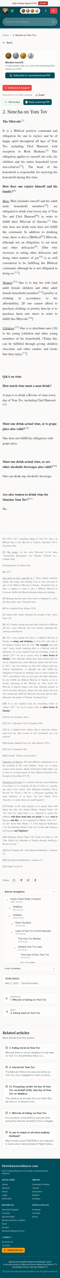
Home (6, 35)
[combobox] (30, 22)
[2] (4, 552)
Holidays (36, 1198)
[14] (4, 742)
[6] (4, 608)
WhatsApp (14, 102)
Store (4, 1224)
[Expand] (9, 908)
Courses (6, 1213)
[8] (4, 624)
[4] (4, 571)
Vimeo (35, 1217)
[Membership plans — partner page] (30, 11)
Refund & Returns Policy (13, 1231)
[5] (4, 598)
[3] (4, 565)
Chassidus (37, 1191)
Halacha (5, 1188)
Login (4, 1195)
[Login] (46, 11)
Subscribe (7, 1198)
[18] (4, 836)
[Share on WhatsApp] (14, 880)
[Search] (53, 21)
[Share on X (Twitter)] (28, 880)
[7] (4, 614)
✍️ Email (39, 95)
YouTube (36, 1213)
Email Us (9, 1242)
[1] (4, 538)
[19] (4, 850)
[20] (4, 860)
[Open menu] (12, 10)
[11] (4, 716)
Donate (43, 3)
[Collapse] (7, 900)
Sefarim (35, 1195)
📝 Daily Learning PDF (37, 102)
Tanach (35, 1188)
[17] (4, 806)
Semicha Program (10, 1209)
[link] (24, 35)
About (5, 1191)
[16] (54, 328)
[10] (4, 703)
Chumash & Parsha (40, 1184)
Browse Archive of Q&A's (13, 1220)
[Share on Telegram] (21, 880)
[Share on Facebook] (35, 880)
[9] (4, 637)
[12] (4, 723)
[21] (4, 866)
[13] (4, 729)
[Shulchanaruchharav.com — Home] (5, 11)
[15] (4, 749)
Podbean (36, 1209)
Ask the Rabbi (8, 1217)
